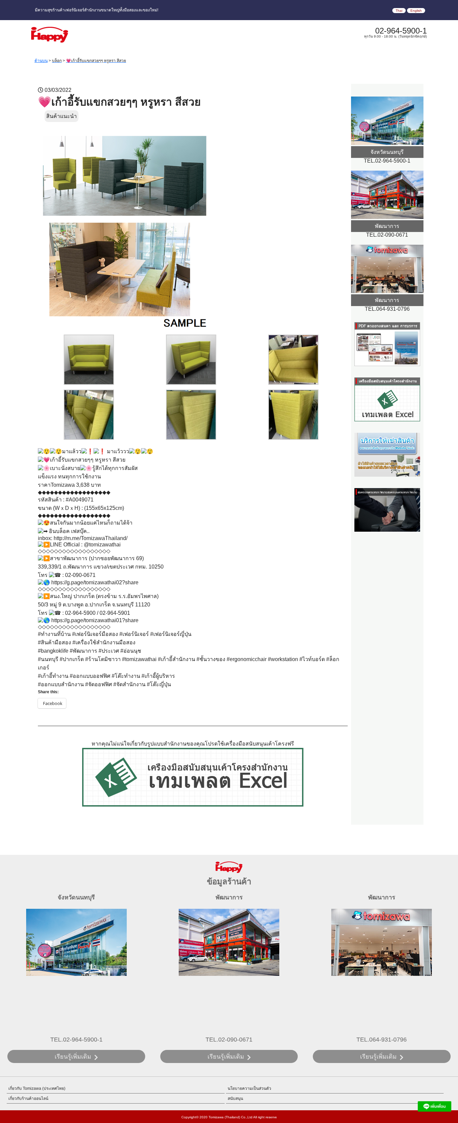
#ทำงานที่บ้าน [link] (54, 634)
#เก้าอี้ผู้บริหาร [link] (158, 676)
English (416, 10)
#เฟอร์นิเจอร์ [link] (134, 634)
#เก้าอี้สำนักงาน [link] (176, 659)
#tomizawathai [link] (139, 659)
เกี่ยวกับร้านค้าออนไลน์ (28, 1098)
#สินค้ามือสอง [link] (54, 642)
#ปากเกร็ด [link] (72, 659)
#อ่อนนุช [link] (130, 651)
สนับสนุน (235, 1098)
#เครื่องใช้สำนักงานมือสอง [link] (103, 642)
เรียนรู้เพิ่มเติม (73, 1056)
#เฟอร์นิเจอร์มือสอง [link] (95, 634)
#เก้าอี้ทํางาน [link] (53, 676)
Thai (399, 10)
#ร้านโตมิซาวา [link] (103, 659)
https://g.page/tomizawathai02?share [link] (94, 582)
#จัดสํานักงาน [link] (129, 684)
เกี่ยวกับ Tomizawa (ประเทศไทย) (36, 1088)
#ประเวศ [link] (109, 651)
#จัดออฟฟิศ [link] (98, 684)
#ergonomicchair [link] (247, 659)
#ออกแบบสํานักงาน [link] (61, 684)
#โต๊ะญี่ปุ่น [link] (159, 684)
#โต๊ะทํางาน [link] (126, 676)
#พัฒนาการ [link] (83, 651)
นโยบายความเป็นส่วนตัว (249, 1088)
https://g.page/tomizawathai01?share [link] (94, 620)
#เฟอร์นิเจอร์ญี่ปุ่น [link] (170, 634)
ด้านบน (41, 60)
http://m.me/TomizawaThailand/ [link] (90, 538)
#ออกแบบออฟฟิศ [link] (90, 676)
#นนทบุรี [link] (48, 659)
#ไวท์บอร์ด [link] (312, 659)
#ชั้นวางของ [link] (210, 659)
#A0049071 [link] (80, 500)
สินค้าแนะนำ (61, 116)
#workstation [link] (283, 659)
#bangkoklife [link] (53, 651)
